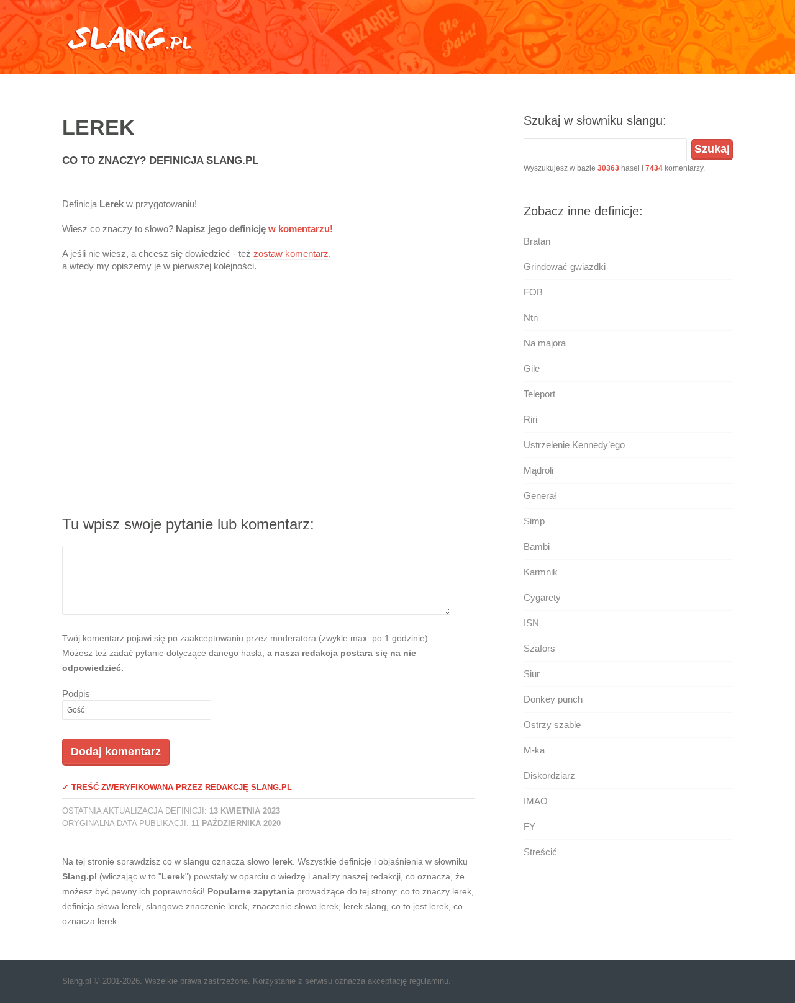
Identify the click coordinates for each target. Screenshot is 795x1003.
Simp (534, 521)
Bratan (537, 241)
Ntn (531, 317)
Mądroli (538, 470)
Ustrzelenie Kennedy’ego (574, 444)
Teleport (539, 394)
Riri (530, 419)
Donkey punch (553, 699)
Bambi (537, 546)
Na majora (545, 343)
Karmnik (541, 572)
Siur (532, 673)
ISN (531, 623)
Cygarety (542, 597)
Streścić (540, 852)
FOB (533, 292)
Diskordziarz (549, 775)
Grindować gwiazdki (565, 266)
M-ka (534, 750)
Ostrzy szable (552, 724)
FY (529, 826)
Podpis (76, 693)
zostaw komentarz (291, 253)
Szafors (539, 648)
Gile (532, 368)
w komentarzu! (300, 228)
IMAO (536, 801)
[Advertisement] (268, 387)
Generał (540, 495)
